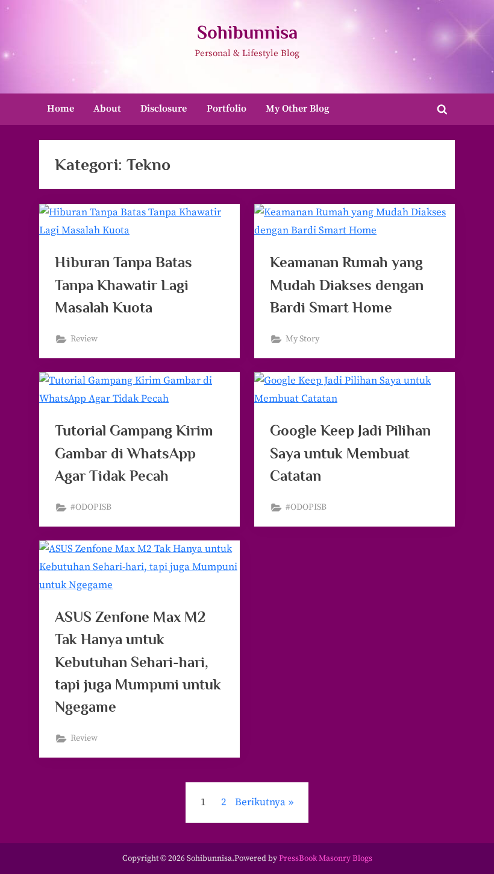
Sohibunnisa (247, 32)
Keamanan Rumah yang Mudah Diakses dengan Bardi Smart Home (347, 284)
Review (84, 339)
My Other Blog (298, 109)
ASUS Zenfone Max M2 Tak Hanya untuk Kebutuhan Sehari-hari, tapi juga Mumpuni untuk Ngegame (138, 662)
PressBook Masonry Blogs (325, 858)
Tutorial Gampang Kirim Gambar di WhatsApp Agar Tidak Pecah (134, 452)
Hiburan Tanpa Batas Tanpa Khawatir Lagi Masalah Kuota (123, 284)
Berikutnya (260, 802)
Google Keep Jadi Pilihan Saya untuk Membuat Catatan (350, 452)
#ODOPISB (90, 507)
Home (60, 109)
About (107, 109)
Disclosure (163, 109)
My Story (302, 339)
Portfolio (226, 109)
